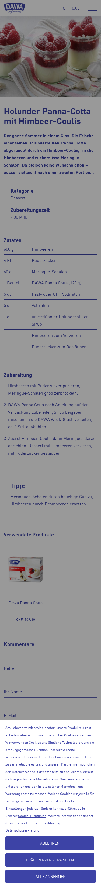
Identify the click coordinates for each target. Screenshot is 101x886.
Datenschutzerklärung (22, 830)
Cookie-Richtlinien (32, 815)
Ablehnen (50, 843)
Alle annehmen (51, 876)
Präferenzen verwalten (50, 860)
